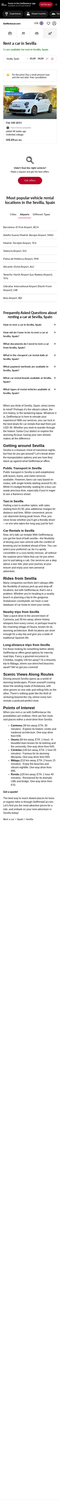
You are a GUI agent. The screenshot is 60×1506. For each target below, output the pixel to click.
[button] (36, 23)
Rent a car (8, 819)
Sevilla (29, 819)
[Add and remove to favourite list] (53, 88)
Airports (24, 214)
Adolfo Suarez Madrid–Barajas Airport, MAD (28, 234)
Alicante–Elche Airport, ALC (18, 266)
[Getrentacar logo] (11, 23)
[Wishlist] (48, 23)
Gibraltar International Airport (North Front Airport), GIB (27, 288)
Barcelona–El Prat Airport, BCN (21, 227)
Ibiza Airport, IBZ (12, 297)
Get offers (30, 180)
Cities (13, 214)
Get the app (46, 4)
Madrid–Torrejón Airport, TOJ (19, 242)
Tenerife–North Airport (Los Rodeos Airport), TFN (28, 276)
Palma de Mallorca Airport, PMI (21, 258)
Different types (41, 214)
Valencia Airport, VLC (15, 250)
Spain (20, 819)
